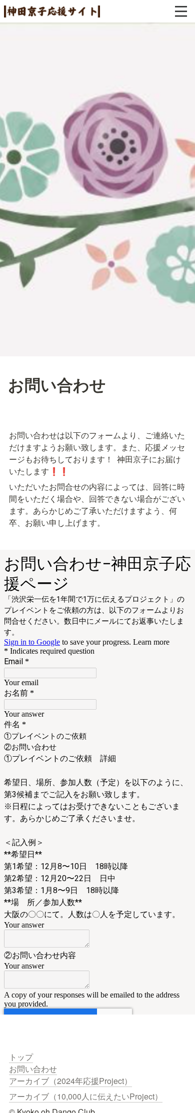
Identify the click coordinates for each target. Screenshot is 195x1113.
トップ (21, 1057)
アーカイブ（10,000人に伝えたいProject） (85, 1096)
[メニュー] (181, 11)
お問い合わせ (33, 1069)
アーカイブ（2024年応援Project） (70, 1081)
